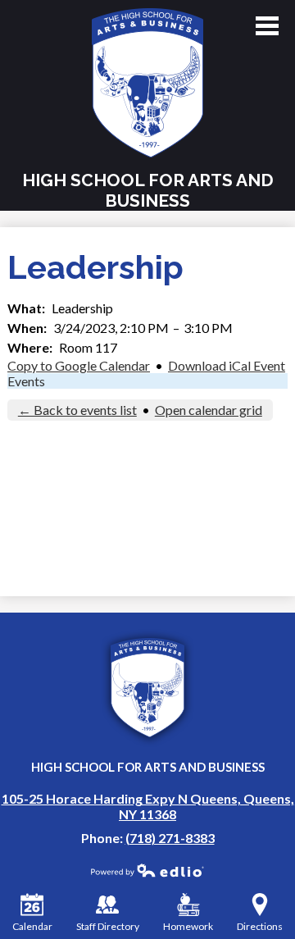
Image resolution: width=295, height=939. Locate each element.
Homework (188, 926)
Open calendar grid (208, 409)
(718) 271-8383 (170, 838)
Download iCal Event (226, 365)
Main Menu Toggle (267, 25)
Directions (260, 926)
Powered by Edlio (147, 870)
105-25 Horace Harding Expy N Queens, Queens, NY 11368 (148, 806)
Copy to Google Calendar (78, 365)
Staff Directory (107, 926)
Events (26, 381)
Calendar (32, 926)
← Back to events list (77, 409)
